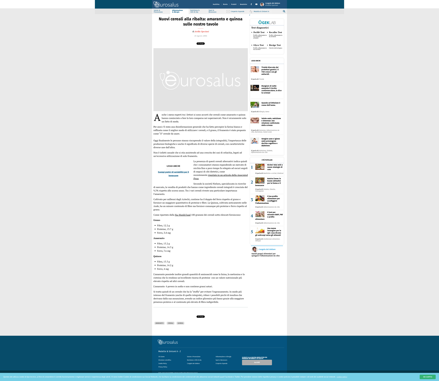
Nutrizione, (259, 132)
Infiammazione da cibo (259, 152)
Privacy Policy (162, 367)
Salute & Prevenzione (158, 11)
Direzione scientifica (164, 360)
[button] (252, 4)
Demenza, (262, 130)
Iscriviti (257, 362)
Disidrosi (280, 173)
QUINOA (180, 323)
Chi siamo (161, 356)
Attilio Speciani (202, 31)
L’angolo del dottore (193, 363)
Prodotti (233, 4)
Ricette (225, 4)
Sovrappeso (259, 191)
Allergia (258, 241)
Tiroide (261, 79)
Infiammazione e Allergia (223, 356)
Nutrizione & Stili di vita (194, 11)
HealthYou (216, 4)
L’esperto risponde (221, 363)
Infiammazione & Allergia (177, 11)
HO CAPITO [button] (427, 377)
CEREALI (170, 323)
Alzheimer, (263, 151)
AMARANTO (159, 323)
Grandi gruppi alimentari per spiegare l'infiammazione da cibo (266, 255)
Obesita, (272, 189)
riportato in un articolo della (220, 176)
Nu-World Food (183, 214)
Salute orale (267, 132)
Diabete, (270, 151)
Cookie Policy (162, 363)
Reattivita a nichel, (270, 173)
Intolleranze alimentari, (271, 239)
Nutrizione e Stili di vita (194, 360)
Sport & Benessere (212, 11)
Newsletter (243, 4)
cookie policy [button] (342, 377)
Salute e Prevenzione (193, 356)
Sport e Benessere (221, 360)
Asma (267, 112)
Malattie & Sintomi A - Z (169, 351)
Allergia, (262, 112)
